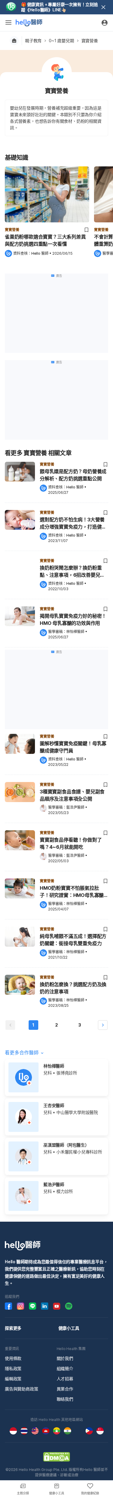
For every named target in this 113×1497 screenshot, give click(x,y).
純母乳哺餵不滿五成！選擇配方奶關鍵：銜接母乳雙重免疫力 (73, 939)
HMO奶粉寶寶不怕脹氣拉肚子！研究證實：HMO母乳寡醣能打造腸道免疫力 (72, 892)
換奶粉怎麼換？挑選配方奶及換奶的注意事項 (73, 988)
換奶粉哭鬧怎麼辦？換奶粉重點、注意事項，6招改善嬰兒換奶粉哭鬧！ (72, 572)
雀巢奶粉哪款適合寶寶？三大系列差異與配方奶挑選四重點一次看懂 (45, 240)
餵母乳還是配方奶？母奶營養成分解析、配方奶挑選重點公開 (73, 475)
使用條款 (13, 1358)
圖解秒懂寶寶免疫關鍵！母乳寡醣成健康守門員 (73, 747)
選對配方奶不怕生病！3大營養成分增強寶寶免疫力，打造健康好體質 (73, 524)
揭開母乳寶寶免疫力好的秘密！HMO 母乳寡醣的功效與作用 (73, 619)
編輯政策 (13, 1378)
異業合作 (65, 1388)
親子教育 (33, 40)
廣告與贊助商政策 (21, 1388)
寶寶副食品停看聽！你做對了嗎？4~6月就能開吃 (71, 843)
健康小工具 (68, 1328)
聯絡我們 (65, 1399)
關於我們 (65, 1358)
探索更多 (13, 1328)
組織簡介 (65, 1368)
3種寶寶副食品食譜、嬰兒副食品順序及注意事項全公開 (72, 795)
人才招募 (65, 1378)
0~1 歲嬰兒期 (61, 40)
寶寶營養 (89, 40)
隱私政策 (13, 1368)
